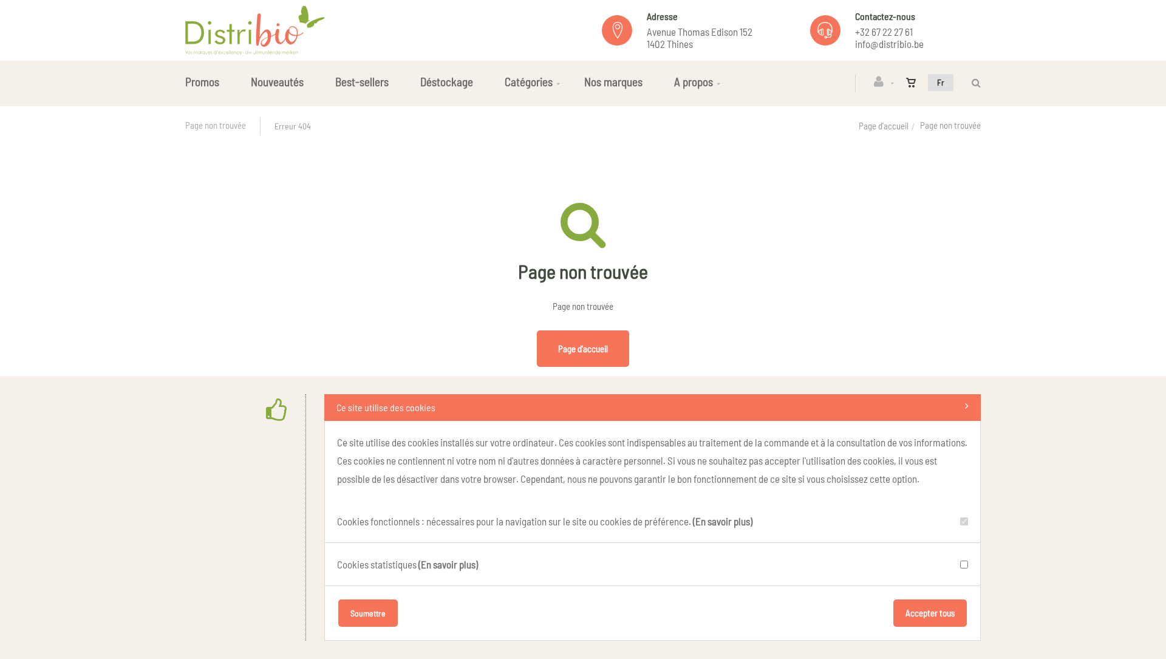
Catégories (529, 82)
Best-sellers (362, 82)
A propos (693, 82)
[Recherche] (973, 83)
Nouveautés (277, 82)
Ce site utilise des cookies (385, 407)
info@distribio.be (889, 44)
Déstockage (446, 82)
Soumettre (368, 613)
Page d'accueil (884, 125)
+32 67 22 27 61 (884, 32)
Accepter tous (930, 612)
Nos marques (613, 82)
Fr (940, 82)
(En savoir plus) (722, 521)
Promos (202, 82)
